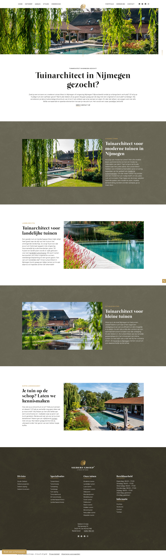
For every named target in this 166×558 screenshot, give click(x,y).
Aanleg (38, 4)
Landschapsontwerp (57, 502)
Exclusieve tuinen (89, 489)
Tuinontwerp (54, 484)
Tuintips (119, 512)
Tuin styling (54, 492)
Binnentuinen (88, 510)
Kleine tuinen (87, 505)
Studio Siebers (22, 481)
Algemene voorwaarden (70, 554)
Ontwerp (29, 4)
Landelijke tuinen (89, 484)
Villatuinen (86, 492)
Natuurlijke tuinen (89, 512)
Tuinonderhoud (55, 494)
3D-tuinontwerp (55, 497)
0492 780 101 (89, 531)
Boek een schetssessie (14, 552)
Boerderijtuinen (88, 494)
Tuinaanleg (54, 486)
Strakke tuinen (88, 507)
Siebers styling (22, 486)
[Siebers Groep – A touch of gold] (83, 9)
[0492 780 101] (164, 281)
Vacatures (120, 507)
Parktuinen (87, 502)
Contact (130, 4)
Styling (46, 4)
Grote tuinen (87, 499)
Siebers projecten (23, 484)
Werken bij (120, 4)
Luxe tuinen (87, 486)
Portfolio (109, 4)
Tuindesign (54, 489)
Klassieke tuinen (88, 515)
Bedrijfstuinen (88, 497)
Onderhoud (56, 4)
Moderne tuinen (88, 481)
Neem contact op (83, 105)
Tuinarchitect (54, 481)
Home (20, 4)
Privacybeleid (54, 554)
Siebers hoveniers (23, 489)
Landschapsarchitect (57, 499)
